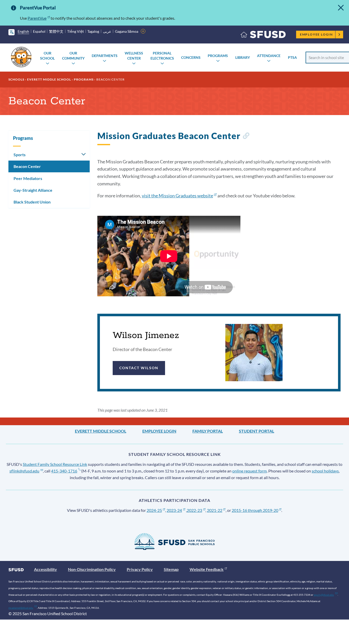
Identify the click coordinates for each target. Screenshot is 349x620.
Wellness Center (134, 55)
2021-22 (214, 510)
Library (242, 57)
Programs (218, 55)
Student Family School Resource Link (55, 464)
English (23, 31)
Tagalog (93, 31)
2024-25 (154, 510)
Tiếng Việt (75, 31)
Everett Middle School (49, 79)
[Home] (263, 36)
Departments (105, 55)
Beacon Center (27, 166)
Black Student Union (32, 201)
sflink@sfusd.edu (24, 470)
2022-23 (194, 510)
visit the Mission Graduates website (177, 195)
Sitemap (171, 569)
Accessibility (45, 569)
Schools (16, 79)
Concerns (191, 57)
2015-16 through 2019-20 (255, 510)
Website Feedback (207, 569)
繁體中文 (56, 31)
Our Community (73, 55)
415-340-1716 (64, 470)
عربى (107, 31)
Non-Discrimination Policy (92, 569)
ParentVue (37, 18)
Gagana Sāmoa (126, 31)
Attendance (269, 55)
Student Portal (256, 431)
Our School (47, 55)
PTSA (292, 57)
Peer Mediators (28, 178)
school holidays (325, 470)
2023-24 (174, 510)
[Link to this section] (245, 136)
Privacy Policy (140, 569)
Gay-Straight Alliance (33, 190)
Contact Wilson (138, 368)
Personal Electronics (162, 55)
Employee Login (316, 34)
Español (39, 31)
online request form (249, 470)
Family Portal (207, 431)
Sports (20, 154)
